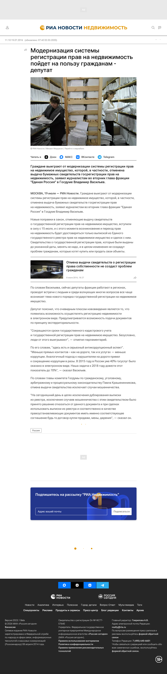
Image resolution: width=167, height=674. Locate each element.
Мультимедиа (126, 604)
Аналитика (43, 604)
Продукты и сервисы (68, 610)
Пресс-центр (90, 610)
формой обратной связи (125, 651)
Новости (29, 604)
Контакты (127, 610)
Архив (140, 610)
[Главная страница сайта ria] (59, 28)
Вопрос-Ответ (107, 604)
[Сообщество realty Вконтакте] (90, 585)
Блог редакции (110, 610)
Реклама (47, 610)
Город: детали (89, 604)
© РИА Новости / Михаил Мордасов (46, 148)
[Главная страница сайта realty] (83, 28)
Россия (36, 430)
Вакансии (10, 627)
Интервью (58, 604)
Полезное (72, 604)
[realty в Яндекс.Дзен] (77, 585)
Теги (139, 604)
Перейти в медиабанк (74, 148)
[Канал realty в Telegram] (102, 585)
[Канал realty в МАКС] (64, 585)
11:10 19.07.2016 (14, 40)
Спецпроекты (31, 610)
